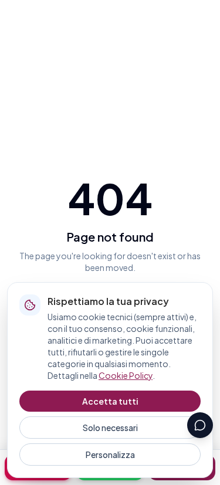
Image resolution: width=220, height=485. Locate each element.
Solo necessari (110, 427)
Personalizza (110, 454)
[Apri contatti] (200, 425)
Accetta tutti (110, 401)
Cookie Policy (126, 375)
